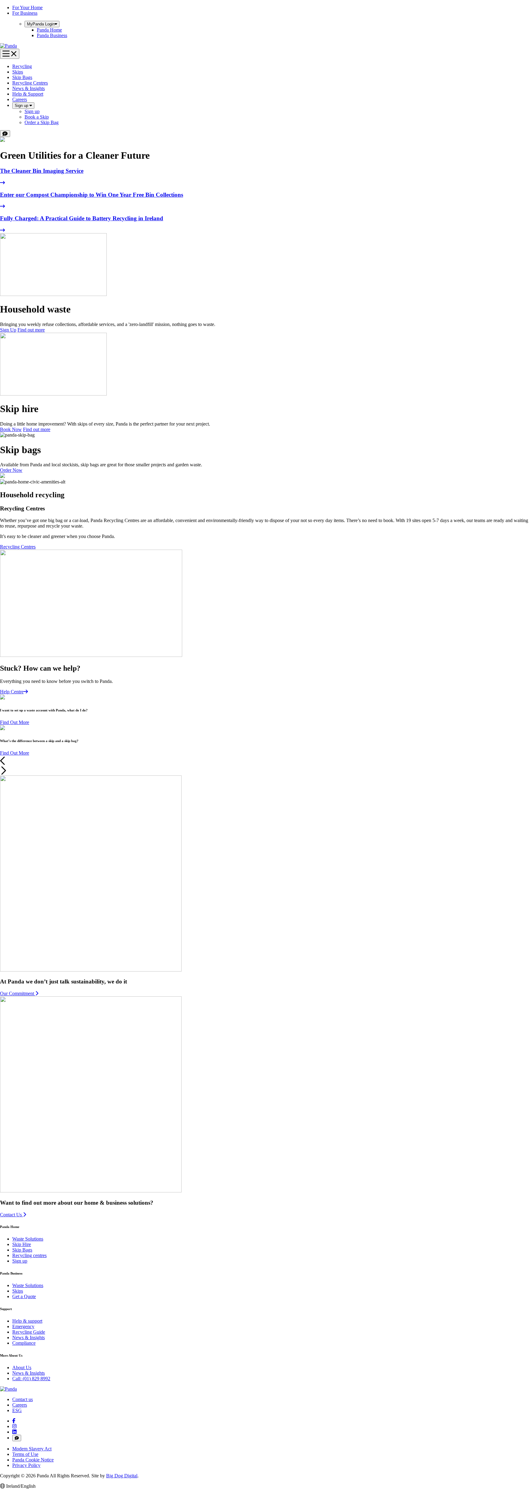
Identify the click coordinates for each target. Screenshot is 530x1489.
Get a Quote (24, 1296)
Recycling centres (29, 1255)
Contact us (22, 1399)
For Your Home (27, 7)
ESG (17, 1410)
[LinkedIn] (14, 1431)
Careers (19, 99)
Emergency (23, 1326)
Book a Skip (37, 116)
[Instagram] (14, 1426)
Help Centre (12, 691)
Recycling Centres (30, 82)
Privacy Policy (26, 1465)
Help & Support (27, 94)
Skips (17, 71)
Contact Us (11, 1214)
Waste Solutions (27, 1238)
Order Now (11, 470)
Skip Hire (21, 1244)
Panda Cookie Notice (33, 1459)
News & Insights (28, 88)
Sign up (22, 105)
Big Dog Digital (121, 1475)
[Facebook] (13, 1420)
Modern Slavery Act (32, 1448)
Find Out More (14, 722)
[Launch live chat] (5, 133)
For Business (24, 13)
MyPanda (41, 24)
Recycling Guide (28, 1332)
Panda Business (52, 35)
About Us (21, 1367)
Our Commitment (17, 993)
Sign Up (8, 329)
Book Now (11, 429)
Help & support (27, 1321)
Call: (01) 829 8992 (31, 1378)
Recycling (22, 66)
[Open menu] (9, 54)
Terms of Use (25, 1454)
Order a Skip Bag (42, 122)
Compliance (24, 1343)
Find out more (31, 329)
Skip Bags (22, 77)
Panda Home (49, 29)
